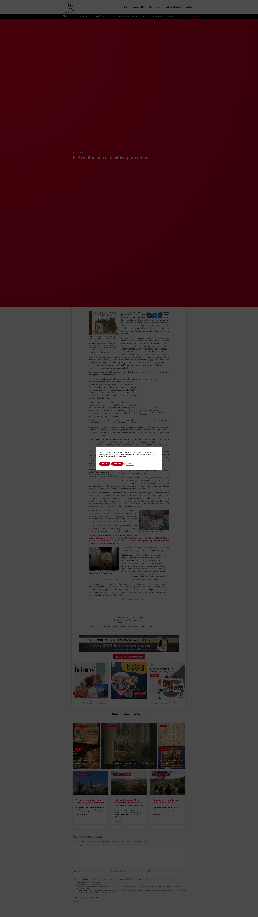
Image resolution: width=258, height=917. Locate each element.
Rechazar (117, 464)
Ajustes (129, 464)
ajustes (123, 456)
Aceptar (104, 464)
